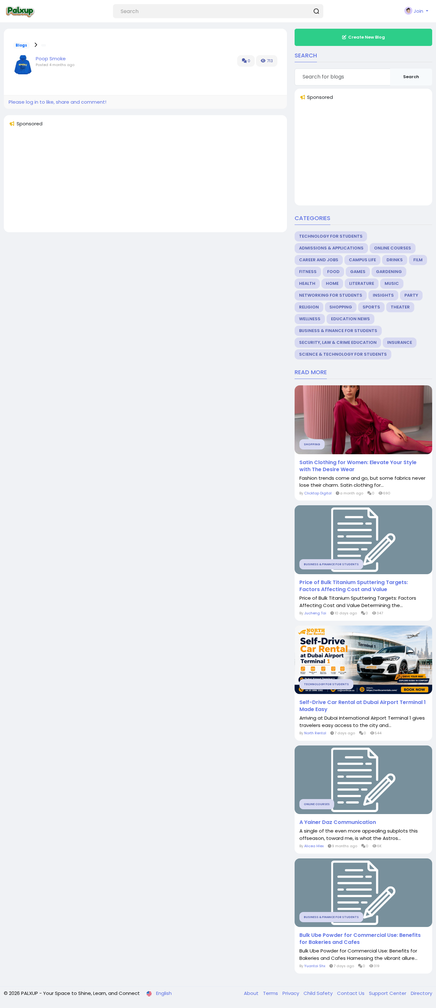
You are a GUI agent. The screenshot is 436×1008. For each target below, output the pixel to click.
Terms (271, 993)
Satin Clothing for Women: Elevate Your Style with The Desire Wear (358, 466)
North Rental (315, 733)
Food (333, 272)
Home (332, 283)
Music (392, 283)
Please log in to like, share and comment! (57, 102)
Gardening (389, 272)
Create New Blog (366, 37)
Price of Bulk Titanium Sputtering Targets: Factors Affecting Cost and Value (353, 586)
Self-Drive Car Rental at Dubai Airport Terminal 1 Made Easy (362, 706)
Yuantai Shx (314, 965)
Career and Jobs (318, 260)
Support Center (388, 993)
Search (411, 77)
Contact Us (351, 993)
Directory (421, 993)
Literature (361, 283)
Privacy (291, 993)
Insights (383, 295)
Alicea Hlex (314, 846)
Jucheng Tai (315, 613)
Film (418, 260)
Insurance (399, 342)
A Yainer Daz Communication (337, 822)
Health (307, 283)
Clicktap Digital (318, 493)
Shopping (340, 307)
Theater (400, 307)
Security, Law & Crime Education (338, 342)
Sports (371, 307)
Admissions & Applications (331, 248)
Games (357, 272)
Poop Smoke (51, 58)
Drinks (395, 260)
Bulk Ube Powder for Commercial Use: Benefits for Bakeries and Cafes (360, 939)
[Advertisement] (145, 182)
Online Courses (392, 248)
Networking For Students (330, 295)
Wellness (309, 319)
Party (411, 295)
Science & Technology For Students (343, 354)
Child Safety (319, 993)
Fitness (308, 272)
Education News (350, 319)
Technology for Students (331, 236)
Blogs (21, 45)
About (252, 993)
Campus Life (362, 260)
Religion (309, 307)
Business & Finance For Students (338, 331)
